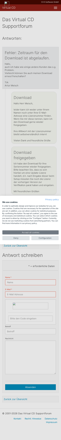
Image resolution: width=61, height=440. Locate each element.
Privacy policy (52, 199)
